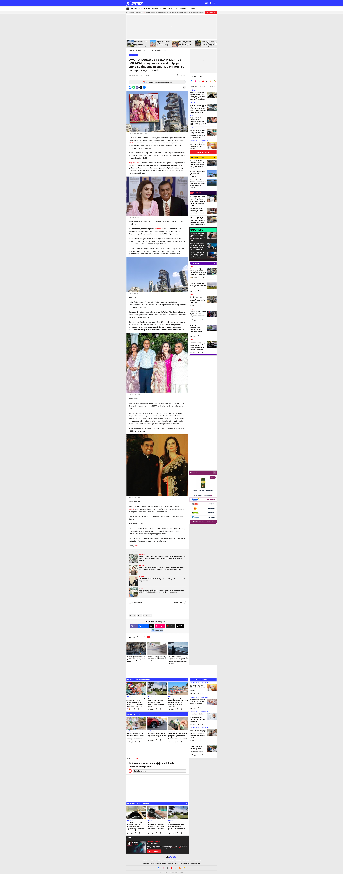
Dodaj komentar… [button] (140, 771)
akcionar (158, 229)
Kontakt (152, 863)
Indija (139, 615)
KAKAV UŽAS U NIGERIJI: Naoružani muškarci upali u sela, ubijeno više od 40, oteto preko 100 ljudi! (199, 12)
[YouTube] (203, 81)
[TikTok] (207, 81)
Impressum (158, 863)
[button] (181, 75)
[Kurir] (134, 3)
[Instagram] (195, 81)
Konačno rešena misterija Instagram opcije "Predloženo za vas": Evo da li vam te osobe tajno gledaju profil (143, 12)
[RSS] (211, 81)
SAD (130, 509)
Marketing (146, 863)
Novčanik (138, 50)
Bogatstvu (133, 163)
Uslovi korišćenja (195, 863)
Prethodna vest (137, 602)
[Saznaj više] (186, 837)
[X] (199, 81)
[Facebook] (192, 81)
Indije (132, 143)
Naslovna (131, 50)
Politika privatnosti (184, 863)
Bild (135, 546)
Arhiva (176, 863)
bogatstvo (147, 615)
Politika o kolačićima (167, 863)
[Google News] (215, 81)
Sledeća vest (178, 602)
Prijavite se (155, 851)
